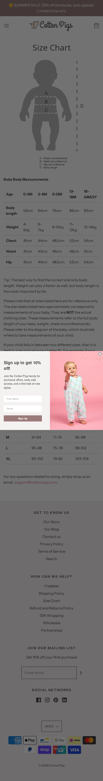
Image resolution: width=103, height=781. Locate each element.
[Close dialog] (100, 354)
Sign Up (23, 418)
